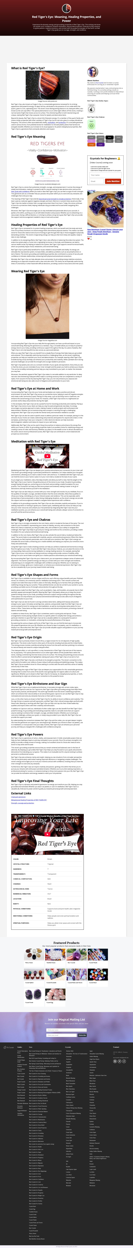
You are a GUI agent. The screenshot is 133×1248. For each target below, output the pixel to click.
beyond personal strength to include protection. (55, 199)
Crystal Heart (32, 1206)
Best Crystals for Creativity (36, 1184)
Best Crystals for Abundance (36, 1155)
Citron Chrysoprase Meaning (73, 1113)
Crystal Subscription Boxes (22, 1052)
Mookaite (68, 1185)
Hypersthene (69, 1148)
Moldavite (92, 1183)
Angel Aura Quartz (94, 1059)
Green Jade (69, 1137)
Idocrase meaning (94, 1148)
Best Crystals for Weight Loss (36, 1195)
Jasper (91, 1161)
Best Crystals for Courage (35, 1114)
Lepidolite (92, 1177)
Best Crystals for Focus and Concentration (40, 1084)
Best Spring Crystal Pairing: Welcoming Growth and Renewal (45, 1063)
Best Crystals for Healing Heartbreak (38, 1100)
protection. (62, 122)
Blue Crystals (20, 1076)
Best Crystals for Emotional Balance (38, 1111)
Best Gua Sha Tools (34, 1236)
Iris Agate (68, 1156)
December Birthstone (22, 1103)
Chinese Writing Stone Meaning (74, 1108)
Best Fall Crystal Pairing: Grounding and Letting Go (42, 1058)
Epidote (92, 1121)
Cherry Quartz (69, 1105)
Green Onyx (93, 1137)
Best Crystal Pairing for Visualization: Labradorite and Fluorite (45, 1051)
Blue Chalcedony (70, 1089)
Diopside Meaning (70, 1118)
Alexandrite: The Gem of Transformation (76, 1053)
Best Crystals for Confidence (36, 1179)
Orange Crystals (21, 1090)
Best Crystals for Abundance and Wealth (39, 1081)
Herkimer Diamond (95, 1143)
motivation (51, 122)
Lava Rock (69, 1174)
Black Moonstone (70, 1081)
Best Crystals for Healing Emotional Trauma (40, 1090)
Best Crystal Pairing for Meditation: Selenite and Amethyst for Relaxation (45, 1054)
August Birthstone (22, 1110)
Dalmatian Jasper (70, 1116)
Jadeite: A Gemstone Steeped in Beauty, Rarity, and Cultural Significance (100, 1157)
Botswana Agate (70, 1094)
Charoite (92, 1102)
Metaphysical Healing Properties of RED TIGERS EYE (29, 800)
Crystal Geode (32, 1214)
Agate (91, 1051)
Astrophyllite (69, 1070)
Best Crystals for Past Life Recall (37, 1103)
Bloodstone (92, 1083)
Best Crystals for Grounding (36, 1133)
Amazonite (69, 1056)
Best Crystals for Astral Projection (38, 1128)
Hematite (68, 1143)
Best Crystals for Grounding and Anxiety (39, 1076)
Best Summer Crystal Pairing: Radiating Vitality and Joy (43, 1061)
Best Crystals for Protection (36, 1198)
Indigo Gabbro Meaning (96, 1151)
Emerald (68, 1121)
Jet (66, 1164)
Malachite (68, 1180)
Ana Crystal (99, 83)
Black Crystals (21, 1084)
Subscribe (82, 1035)
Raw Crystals (32, 1228)
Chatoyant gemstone (18, 797)
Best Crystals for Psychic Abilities (38, 1095)
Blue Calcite (93, 1086)
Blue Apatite (69, 1086)
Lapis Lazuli (93, 1169)
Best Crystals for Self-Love (36, 1149)
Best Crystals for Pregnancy (36, 1157)
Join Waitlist (113, 181)
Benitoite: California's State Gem (98, 1075)
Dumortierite (93, 1118)
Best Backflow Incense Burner (37, 1239)
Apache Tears (93, 1062)
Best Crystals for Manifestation (37, 1119)
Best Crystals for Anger (35, 1152)
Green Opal (69, 1140)
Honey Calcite (69, 1146)
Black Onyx (93, 1081)
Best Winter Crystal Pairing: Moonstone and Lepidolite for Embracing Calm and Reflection (44, 1067)
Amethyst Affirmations (20, 1114)
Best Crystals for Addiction (36, 1138)
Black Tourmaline (70, 1083)
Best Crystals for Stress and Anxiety (38, 1087)
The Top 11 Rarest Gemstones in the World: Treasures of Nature (45, 1071)
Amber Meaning (94, 1056)
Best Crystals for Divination (36, 1136)
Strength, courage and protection (22, 803)
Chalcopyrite (69, 1102)
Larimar (68, 1172)
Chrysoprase (69, 1110)
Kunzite (92, 1164)
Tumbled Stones (33, 1212)
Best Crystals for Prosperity (36, 1193)
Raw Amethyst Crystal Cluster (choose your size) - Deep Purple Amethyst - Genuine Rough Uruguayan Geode (105, 231)
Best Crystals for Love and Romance (38, 1187)
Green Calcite (93, 1135)
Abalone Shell (69, 1051)
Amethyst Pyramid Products (22, 1065)
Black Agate (93, 1078)
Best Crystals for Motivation (36, 1141)
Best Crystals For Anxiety (35, 1203)
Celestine (92, 1100)
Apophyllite (69, 1064)
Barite (67, 1075)
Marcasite (68, 1183)
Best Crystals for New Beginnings (37, 1171)
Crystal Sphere (33, 1217)
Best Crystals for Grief (35, 1174)
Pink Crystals (20, 1087)
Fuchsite (92, 1124)
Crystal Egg (32, 1209)
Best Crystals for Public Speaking (37, 1109)
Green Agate (93, 1132)
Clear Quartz (93, 1113)
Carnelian (92, 1097)
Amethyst (68, 1059)
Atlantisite (92, 1070)
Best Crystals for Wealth (35, 1146)
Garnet (67, 1127)
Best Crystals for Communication (37, 1117)
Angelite (68, 1062)
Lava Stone (92, 1174)
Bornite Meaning (94, 1091)
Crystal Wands (32, 1220)
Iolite (91, 1154)
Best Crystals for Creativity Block (37, 1122)
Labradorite (93, 1166)
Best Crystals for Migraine (36, 1163)
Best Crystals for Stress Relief (36, 1125)
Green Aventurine (70, 1135)
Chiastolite (92, 1105)
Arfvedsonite (93, 1067)
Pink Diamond (21, 1095)
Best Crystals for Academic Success (38, 1098)
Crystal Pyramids (33, 1230)
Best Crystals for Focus (35, 1176)
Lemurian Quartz (70, 1177)
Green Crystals (21, 1073)
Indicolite (68, 1151)
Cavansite (68, 1100)
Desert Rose (93, 1116)
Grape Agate (69, 1132)
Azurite (91, 1072)
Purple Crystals (21, 1081)
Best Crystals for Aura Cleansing (37, 1073)
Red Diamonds (21, 1098)
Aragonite (68, 1067)
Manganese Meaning (95, 1180)
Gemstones (69, 1129)
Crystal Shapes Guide (21, 1061)
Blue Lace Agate (70, 1091)
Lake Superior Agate (71, 1169)
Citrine (91, 1110)
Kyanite (68, 1166)
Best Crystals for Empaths (35, 1190)
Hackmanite (93, 1140)
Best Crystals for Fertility (35, 1201)
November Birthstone (20, 1107)
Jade (67, 1161)
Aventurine (69, 1072)
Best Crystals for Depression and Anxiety (39, 1079)
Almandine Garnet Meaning (97, 1053)
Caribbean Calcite (70, 1097)
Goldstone (92, 1129)
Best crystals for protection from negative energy (41, 1144)
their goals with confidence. (20, 191)
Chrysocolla (93, 1108)
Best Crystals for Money (35, 1160)
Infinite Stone (69, 1154)
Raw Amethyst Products (21, 1070)
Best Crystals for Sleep (35, 1168)
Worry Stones (32, 1233)
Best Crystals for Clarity (35, 1130)
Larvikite (92, 1172)
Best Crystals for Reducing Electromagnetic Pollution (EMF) (44, 1092)
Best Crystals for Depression (36, 1165)
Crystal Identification (20, 1056)
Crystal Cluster (33, 1225)
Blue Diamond (21, 1100)
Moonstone (92, 1185)
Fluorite (68, 1124)
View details (91, 190)
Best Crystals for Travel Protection (38, 1106)
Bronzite (92, 1094)
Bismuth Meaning (70, 1078)
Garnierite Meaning (95, 1127)
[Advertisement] (66, 49)
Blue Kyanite (93, 1089)
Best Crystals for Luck (35, 1182)
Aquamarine (93, 1064)
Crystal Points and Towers (36, 1222)
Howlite (92, 1146)
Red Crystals (20, 1079)
